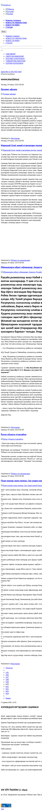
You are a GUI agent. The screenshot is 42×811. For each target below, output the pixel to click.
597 (7, 677)
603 (7, 691)
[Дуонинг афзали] (8, 94)
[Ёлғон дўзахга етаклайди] (12, 439)
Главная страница (12, 36)
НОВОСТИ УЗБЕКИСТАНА (16, 38)
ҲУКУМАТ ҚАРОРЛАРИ (15, 58)
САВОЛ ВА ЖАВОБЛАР (15, 56)
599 (7, 682)
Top (2, 809)
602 (7, 689)
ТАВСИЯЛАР (11, 54)
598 (7, 679)
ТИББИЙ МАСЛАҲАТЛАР (16, 61)
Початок (9, 668)
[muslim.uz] (6, 5)
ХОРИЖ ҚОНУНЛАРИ (14, 63)
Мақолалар (15, 138)
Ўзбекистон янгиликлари (20, 260)
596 (7, 675)
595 (7, 672)
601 (7, 686)
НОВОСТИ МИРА (12, 40)
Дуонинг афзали (9, 89)
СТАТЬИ (9, 43)
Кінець (8, 698)
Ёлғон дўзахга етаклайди (13, 434)
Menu (4, 32)
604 (7, 693)
